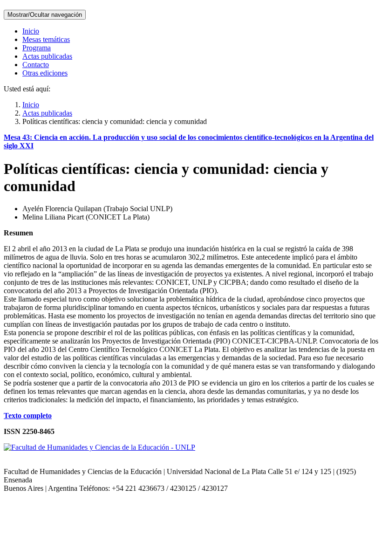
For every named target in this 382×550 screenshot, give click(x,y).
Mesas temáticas (46, 39)
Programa (36, 48)
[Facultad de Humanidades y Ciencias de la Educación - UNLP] (99, 447)
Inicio (30, 31)
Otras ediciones (45, 73)
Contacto (35, 65)
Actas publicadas (47, 56)
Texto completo (28, 415)
